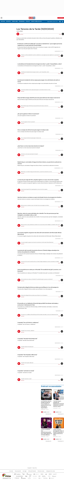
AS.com (46, 474)
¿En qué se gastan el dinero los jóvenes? (28, 114)
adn (50, 474)
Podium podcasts (28, 478)
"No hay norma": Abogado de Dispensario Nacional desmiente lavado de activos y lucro (58, 404)
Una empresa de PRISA (6, 475)
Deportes (8, 21)
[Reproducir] (17, 34)
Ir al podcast (48, 414)
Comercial (11, 471)
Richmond (17, 478)
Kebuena (54, 476)
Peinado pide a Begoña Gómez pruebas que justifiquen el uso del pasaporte (38, 287)
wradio (29, 476)
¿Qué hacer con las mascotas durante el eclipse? (31, 146)
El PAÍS (17, 474)
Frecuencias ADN (18, 471)
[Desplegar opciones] (63, 34)
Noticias (3, 21)
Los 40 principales (22, 474)
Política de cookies (41, 471)
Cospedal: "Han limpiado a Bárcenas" (27, 354)
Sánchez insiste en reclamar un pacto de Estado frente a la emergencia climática (39, 197)
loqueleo (45, 478)
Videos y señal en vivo (36, 21)
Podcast (28, 21)
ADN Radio (32, 18)
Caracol (54, 474)
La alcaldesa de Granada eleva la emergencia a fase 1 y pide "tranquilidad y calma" (40, 64)
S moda (39, 478)
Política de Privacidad (32, 471)
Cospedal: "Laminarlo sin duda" (26, 371)
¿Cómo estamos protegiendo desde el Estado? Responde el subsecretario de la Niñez (58, 432)
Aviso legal (24, 471)
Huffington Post (19, 476)
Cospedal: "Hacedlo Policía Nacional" (27, 338)
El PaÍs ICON (34, 478)
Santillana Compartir (35, 474)
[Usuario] (62, 21)
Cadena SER (41, 474)
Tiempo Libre (15, 21)
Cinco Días (34, 476)
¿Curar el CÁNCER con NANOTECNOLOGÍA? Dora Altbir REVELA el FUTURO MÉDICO (46, 432)
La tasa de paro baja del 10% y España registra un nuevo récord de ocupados (38, 179)
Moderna (23, 478)
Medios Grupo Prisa (6, 478)
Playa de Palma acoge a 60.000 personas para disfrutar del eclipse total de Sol (39, 97)
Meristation (51, 478)
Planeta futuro (48, 476)
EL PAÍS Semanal (43, 476)
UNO (25, 476)
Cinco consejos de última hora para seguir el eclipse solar (33, 130)
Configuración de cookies (50, 471)
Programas (21, 21)
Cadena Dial (39, 476)
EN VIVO (61, 17)
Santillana (29, 474)
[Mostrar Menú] (1, 18)
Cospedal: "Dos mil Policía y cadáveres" (28, 322)
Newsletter (60, 21)
